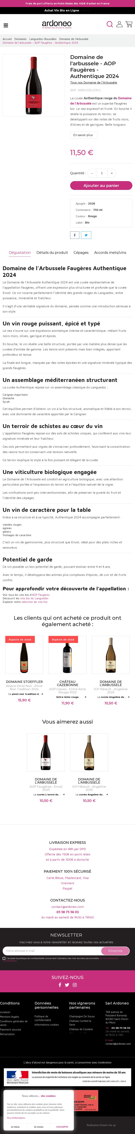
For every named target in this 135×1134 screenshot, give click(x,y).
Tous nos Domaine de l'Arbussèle (93, 82)
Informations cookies (47, 1024)
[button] (110, 24)
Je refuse (15, 1127)
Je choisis (38, 1127)
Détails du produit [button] (52, 252)
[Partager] (74, 235)
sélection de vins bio (34, 601)
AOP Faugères (41, 594)
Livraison (5, 1012)
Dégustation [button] (20, 252)
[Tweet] (86, 235)
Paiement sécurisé (10, 1029)
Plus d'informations (16, 1118)
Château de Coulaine (81, 1029)
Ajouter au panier (101, 185)
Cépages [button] (81, 252)
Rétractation (7, 1034)
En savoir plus (83, 135)
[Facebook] (60, 985)
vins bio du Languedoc (34, 598)
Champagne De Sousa (82, 1016)
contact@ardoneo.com (118, 1043)
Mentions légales (9, 1016)
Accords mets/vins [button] (110, 252)
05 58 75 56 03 (120, 1027)
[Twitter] (67, 985)
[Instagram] (75, 985)
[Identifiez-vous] (119, 23)
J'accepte (62, 1127)
